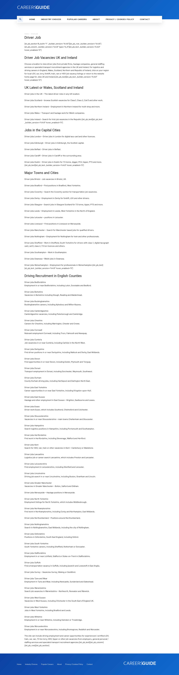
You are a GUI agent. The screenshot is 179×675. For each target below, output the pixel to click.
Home (26, 34)
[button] (20, 19)
